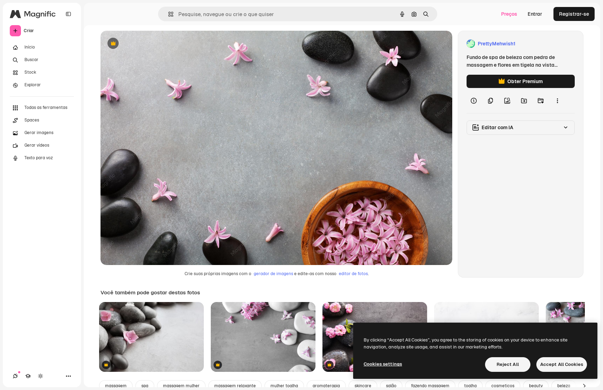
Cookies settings (383, 364)
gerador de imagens (273, 274)
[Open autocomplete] (168, 14)
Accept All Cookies (561, 364)
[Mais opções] (557, 101)
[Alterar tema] (40, 376)
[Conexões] (15, 376)
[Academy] (28, 376)
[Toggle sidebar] (68, 14)
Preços (509, 14)
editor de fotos (353, 274)
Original (145, 44)
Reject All (508, 364)
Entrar (535, 14)
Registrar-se (574, 14)
